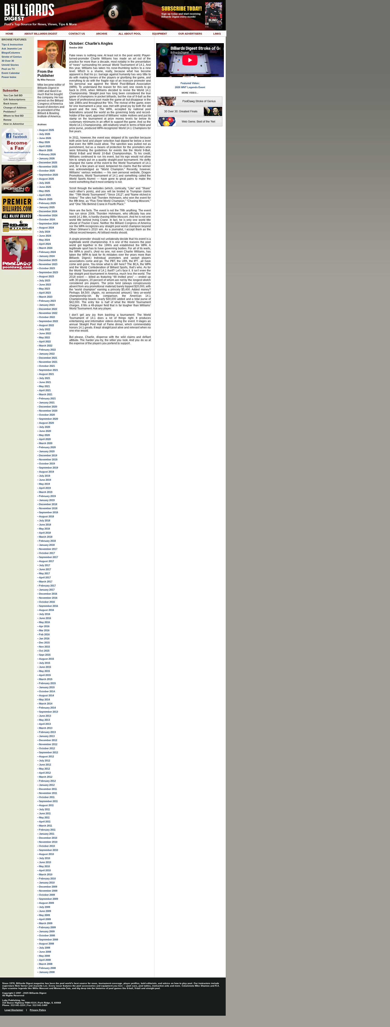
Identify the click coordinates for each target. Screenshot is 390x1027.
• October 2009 (46, 894)
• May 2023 (43, 288)
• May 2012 (43, 768)
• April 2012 (44, 772)
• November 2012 (47, 744)
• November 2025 (47, 166)
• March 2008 (44, 964)
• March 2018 (44, 536)
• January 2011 (45, 833)
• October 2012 (46, 748)
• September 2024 (47, 223)
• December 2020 (47, 406)
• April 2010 (44, 870)
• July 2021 (43, 378)
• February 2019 (46, 496)
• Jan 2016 (43, 638)
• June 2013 (44, 715)
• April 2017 (44, 577)
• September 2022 (47, 321)
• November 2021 (47, 361)
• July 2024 (43, 231)
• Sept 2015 (44, 654)
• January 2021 (46, 402)
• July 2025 (43, 182)
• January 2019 (46, 500)
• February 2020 (46, 447)
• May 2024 (43, 239)
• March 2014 (44, 703)
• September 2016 (47, 606)
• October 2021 (46, 366)
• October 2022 (46, 317)
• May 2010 (43, 866)
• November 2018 (47, 508)
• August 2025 (45, 178)
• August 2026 (45, 130)
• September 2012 (47, 752)
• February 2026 (46, 154)
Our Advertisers (190, 33)
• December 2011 (47, 789)
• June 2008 (44, 951)
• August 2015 (45, 658)
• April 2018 (44, 532)
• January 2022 (46, 353)
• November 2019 (47, 459)
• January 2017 (46, 589)
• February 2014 (46, 707)
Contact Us (77, 33)
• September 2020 (47, 418)
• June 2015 (44, 667)
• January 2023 (46, 305)
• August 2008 (45, 943)
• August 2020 (45, 423)
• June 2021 (44, 382)
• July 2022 (43, 329)
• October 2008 (46, 935)
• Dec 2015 (43, 642)
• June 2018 (44, 524)
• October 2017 (46, 553)
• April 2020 (44, 439)
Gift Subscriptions (14, 99)
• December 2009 (47, 886)
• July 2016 (43, 614)
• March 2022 (44, 345)
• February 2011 (46, 829)
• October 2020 (46, 414)
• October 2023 (46, 268)
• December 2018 (47, 504)
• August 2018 (45, 516)
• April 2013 (44, 724)
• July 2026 (43, 134)
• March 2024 (44, 248)
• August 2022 (45, 325)
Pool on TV (8, 69)
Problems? (9, 111)
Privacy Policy (38, 1010)
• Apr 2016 (43, 626)
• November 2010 (47, 842)
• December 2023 (47, 260)
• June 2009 (44, 911)
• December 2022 (47, 309)
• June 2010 (44, 862)
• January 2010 (46, 882)
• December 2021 (47, 357)
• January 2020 (46, 451)
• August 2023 (45, 276)
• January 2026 (46, 158)
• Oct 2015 (43, 650)
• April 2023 (44, 292)
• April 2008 (44, 960)
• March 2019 (44, 492)
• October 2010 (46, 846)
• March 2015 (44, 679)
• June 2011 (44, 813)
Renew (7, 119)
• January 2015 (46, 687)
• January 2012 (46, 785)
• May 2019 (43, 484)
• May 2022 (43, 337)
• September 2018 (47, 512)
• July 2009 (43, 907)
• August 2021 (45, 374)
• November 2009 (47, 890)
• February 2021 (46, 398)
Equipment (159, 33)
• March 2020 (44, 443)
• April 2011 (44, 821)
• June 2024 (44, 235)
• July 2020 (43, 427)
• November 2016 (47, 597)
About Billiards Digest (40, 33)
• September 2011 (47, 801)
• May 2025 (43, 191)
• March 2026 (44, 150)
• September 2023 (47, 272)
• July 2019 (43, 475)
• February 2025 (46, 203)
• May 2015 (43, 671)
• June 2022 (44, 333)
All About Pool (129, 33)
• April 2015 (44, 675)
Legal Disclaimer (14, 1010)
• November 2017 (47, 549)
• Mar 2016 (43, 630)
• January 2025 (46, 207)
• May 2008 (43, 955)
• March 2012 (44, 776)
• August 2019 (45, 471)
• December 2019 (47, 455)
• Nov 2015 (43, 646)
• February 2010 (46, 878)
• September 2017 (47, 557)
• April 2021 (44, 390)
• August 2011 (45, 805)
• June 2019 (44, 479)
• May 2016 (43, 622)
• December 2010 (47, 837)
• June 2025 (44, 187)
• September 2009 (47, 898)
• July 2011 (43, 809)
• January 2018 (46, 545)
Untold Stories (10, 65)
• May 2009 (43, 915)
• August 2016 (45, 610)
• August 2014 (45, 695)
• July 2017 (43, 565)
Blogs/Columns (11, 52)
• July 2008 (43, 947)
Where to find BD (13, 115)
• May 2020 (43, 435)
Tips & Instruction (12, 44)
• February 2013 (46, 732)
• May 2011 (43, 817)
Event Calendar (11, 73)
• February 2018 (46, 540)
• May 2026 (43, 142)
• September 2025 (47, 174)
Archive (101, 33)
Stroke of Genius (12, 56)
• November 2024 (47, 215)
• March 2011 (44, 825)
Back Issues (10, 103)
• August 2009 (45, 903)
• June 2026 (44, 138)
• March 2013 (44, 728)
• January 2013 (46, 736)
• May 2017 (43, 573)
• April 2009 (44, 919)
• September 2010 (47, 850)
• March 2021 (44, 394)
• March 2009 (44, 923)
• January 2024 (46, 256)
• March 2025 (44, 199)
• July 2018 (43, 520)
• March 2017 (44, 581)
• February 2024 (46, 252)
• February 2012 (46, 781)
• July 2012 (43, 760)
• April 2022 (44, 341)
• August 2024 (45, 227)
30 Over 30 (8, 60)
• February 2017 (46, 585)
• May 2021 (43, 386)
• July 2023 (43, 280)
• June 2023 (44, 284)
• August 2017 (45, 561)
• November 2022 (47, 313)
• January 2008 (46, 972)
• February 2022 (46, 349)
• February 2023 (46, 300)
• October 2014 (46, 691)
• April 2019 (44, 488)
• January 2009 (46, 931)
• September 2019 (47, 467)
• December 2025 (47, 162)
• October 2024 (46, 219)
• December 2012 (47, 740)
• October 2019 (46, 463)
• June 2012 (44, 764)
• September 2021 (47, 370)
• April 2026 (44, 146)
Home (9, 33)
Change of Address (14, 107)
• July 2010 (43, 858)
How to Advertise (13, 123)
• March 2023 (44, 296)
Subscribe (10, 90)
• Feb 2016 (43, 634)
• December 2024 (47, 211)
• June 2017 (44, 569)
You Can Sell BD (13, 95)
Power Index (9, 77)
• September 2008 (47, 939)
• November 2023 (47, 264)
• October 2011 (46, 797)
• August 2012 (45, 756)
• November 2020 (47, 410)
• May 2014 (43, 699)
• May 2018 (43, 528)
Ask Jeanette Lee (12, 48)
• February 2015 (46, 683)
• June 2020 (44, 431)
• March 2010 (44, 874)
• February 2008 (46, 968)
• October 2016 (46, 602)
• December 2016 (47, 593)
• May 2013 (43, 719)
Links (217, 33)
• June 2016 (44, 618)
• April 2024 (44, 244)
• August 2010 (45, 854)
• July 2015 (43, 663)
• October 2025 (46, 170)
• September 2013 (47, 711)
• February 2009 (46, 927)
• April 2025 (44, 195)
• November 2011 (47, 793)
